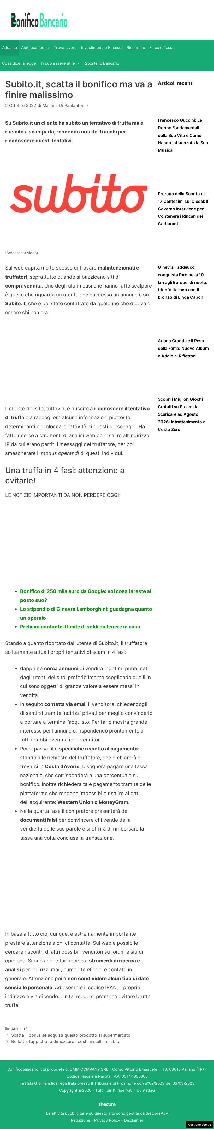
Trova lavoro (65, 47)
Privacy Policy (107, 1120)
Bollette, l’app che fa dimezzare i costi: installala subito (66, 1041)
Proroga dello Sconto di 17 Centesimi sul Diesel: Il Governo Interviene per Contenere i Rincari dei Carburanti (183, 208)
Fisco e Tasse (162, 47)
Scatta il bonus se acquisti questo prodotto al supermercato (70, 1035)
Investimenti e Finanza (101, 47)
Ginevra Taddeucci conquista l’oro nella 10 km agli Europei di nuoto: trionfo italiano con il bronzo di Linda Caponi (182, 282)
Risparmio (136, 47)
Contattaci (145, 1090)
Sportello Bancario (102, 63)
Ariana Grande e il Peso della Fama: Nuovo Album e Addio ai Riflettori (183, 348)
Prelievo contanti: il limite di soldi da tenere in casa (80, 627)
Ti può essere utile (57, 63)
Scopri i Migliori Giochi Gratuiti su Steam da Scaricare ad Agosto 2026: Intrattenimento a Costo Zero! (181, 414)
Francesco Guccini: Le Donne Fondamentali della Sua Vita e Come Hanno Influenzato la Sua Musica (183, 135)
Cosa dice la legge (19, 63)
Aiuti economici (35, 47)
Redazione (80, 1120)
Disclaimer (134, 1120)
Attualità (9, 47)
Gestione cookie (199, 1124)
